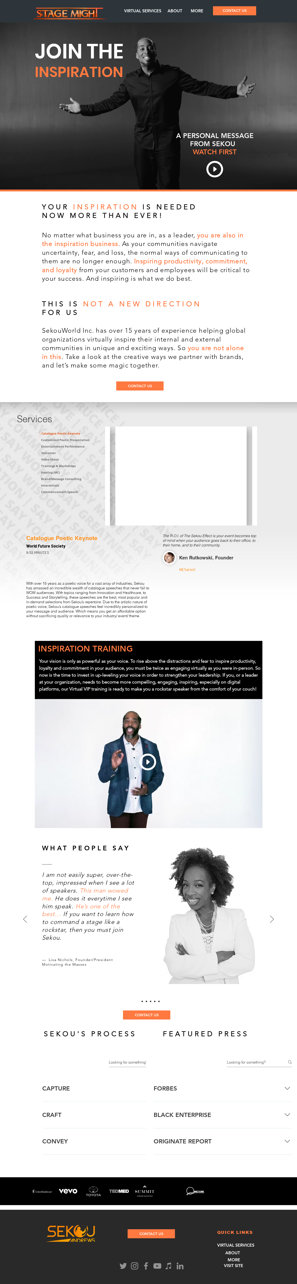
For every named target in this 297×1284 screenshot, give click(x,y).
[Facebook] (146, 1266)
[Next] (272, 919)
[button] (142, 10)
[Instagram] (134, 1266)
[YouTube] (157, 1266)
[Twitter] (123, 1266)
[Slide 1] (146, 1001)
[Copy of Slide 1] (154, 1001)
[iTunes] (169, 1266)
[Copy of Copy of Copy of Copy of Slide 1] (142, 1001)
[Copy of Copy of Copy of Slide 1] (138, 1001)
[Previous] (25, 919)
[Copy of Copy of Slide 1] (150, 1001)
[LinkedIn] (180, 1266)
